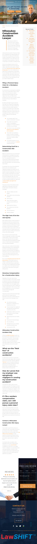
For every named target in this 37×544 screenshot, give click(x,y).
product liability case (7, 180)
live (18, 11)
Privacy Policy (25, 530)
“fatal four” (4, 362)
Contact (34, 1)
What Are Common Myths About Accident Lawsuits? (31, 60)
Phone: (14, 515)
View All (9, 490)
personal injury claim (11, 68)
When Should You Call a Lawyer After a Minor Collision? (32, 33)
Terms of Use (30, 530)
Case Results (25, 1)
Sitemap (34, 530)
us (11, 11)
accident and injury (10, 335)
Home (3, 25)
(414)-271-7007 (30, 494)
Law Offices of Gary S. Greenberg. (12, 530)
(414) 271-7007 (21, 515)
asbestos (11, 130)
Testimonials (30, 1)
